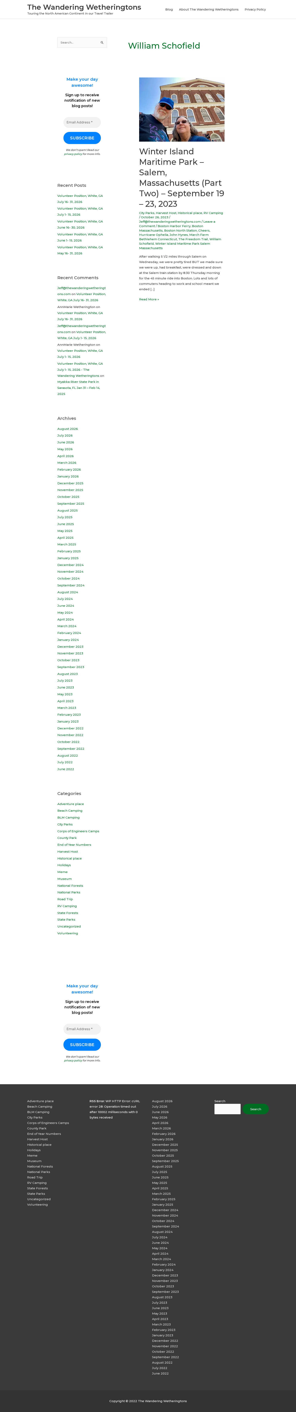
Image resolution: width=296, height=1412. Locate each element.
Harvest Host (67, 851)
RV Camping (67, 906)
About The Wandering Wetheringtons (209, 9)
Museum (64, 879)
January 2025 (68, 558)
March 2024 (66, 626)
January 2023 (68, 721)
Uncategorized (69, 926)
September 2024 (70, 585)
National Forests (70, 886)
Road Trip (65, 899)
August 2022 (67, 755)
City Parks (65, 824)
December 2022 (70, 728)
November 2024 (70, 571)
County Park (67, 838)
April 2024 (65, 619)
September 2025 (70, 503)
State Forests (67, 913)
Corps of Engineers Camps (78, 831)
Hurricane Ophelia (153, 235)
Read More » (149, 299)
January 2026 (68, 476)
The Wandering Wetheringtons (84, 7)
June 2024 (65, 606)
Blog (169, 9)
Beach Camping (70, 811)
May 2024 (65, 612)
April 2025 (65, 538)
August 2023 (67, 674)
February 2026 (69, 469)
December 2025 (70, 483)
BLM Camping (68, 817)
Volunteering (67, 933)
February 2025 (69, 551)
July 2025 (64, 517)
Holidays (64, 865)
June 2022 (65, 769)
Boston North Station (180, 230)
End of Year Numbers (74, 845)
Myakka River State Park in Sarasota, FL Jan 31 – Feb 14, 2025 (78, 388)
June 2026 (65, 442)
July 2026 (65, 435)
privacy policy (73, 154)
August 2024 (67, 592)
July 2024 (65, 599)
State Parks (66, 919)
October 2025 (68, 497)
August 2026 (67, 429)
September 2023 (70, 667)
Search (219, 1101)
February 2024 (69, 633)
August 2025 (67, 510)
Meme (62, 872)
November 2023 (70, 653)
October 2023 (68, 660)
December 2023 (70, 647)
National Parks (68, 892)
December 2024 (70, 565)
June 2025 (65, 524)
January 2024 (68, 640)
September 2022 (70, 749)
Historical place (69, 858)
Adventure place (70, 804)
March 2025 (66, 544)
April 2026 (65, 456)
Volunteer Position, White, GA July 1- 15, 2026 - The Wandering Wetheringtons (80, 370)
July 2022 (65, 762)
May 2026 (65, 449)
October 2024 (68, 578)
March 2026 (66, 463)
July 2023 (64, 680)
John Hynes (179, 235)
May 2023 (64, 694)
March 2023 (66, 708)
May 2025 (64, 531)
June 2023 (65, 687)
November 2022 (70, 735)
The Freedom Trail (193, 239)
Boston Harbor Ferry (174, 226)
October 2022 (68, 742)
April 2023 (65, 701)
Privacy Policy (255, 9)
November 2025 (70, 490)
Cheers (204, 230)
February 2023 (69, 714)
